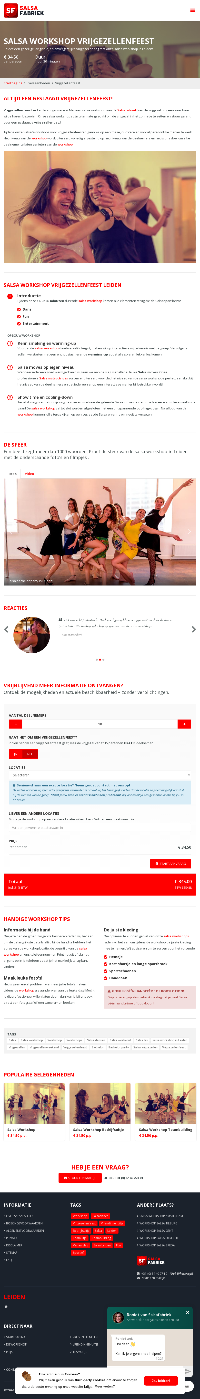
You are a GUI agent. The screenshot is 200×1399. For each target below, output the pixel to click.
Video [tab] (29, 473)
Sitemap (12, 1253)
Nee (30, 754)
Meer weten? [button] (105, 1386)
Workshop (55, 1040)
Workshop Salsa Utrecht (159, 1238)
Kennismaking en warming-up (47, 343)
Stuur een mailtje (153, 1278)
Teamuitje (80, 1238)
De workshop (16, 1344)
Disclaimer (14, 1245)
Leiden (112, 1231)
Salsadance (100, 1216)
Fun (118, 1245)
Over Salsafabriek (19, 1216)
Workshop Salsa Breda (157, 1245)
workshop (39, 138)
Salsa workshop (32, 1040)
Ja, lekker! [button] (161, 1381)
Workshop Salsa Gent (156, 1231)
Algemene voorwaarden (25, 1231)
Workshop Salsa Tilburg (159, 1223)
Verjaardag (80, 1245)
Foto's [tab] (12, 473)
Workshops (74, 1040)
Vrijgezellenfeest (75, 1047)
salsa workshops (176, 936)
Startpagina (13, 83)
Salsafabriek (127, 110)
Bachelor (98, 1047)
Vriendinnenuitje (112, 1223)
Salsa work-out (120, 1040)
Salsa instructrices (54, 378)
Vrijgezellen (17, 1047)
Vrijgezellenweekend (44, 1047)
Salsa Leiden (102, 1245)
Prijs (9, 1352)
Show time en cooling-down (45, 397)
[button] (18, 532)
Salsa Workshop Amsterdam (161, 1216)
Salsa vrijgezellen (145, 1047)
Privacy (12, 1238)
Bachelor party (119, 1047)
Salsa (12, 1040)
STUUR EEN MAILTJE (82, 1178)
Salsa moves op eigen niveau (46, 367)
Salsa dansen (96, 1040)
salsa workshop (90, 301)
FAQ (9, 1260)
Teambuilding (101, 1238)
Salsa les (142, 1040)
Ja (15, 754)
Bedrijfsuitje (81, 1231)
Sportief (78, 1253)
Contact (13, 1370)
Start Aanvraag (173, 863)
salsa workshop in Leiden (169, 1040)
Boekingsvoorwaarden (24, 1223)
